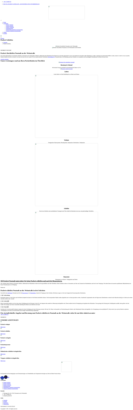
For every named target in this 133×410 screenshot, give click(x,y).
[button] (2, 38)
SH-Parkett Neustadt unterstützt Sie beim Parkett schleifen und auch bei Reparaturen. (31, 281)
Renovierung (25, 293)
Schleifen (66, 208)
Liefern (66, 71)
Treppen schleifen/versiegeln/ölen (13, 31)
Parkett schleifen (9, 26)
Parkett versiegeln (10, 27)
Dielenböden (33, 293)
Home (4, 22)
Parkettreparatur (9, 28)
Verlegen (66, 140)
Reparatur (66, 277)
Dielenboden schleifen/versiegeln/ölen (14, 29)
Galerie (5, 32)
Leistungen (5, 23)
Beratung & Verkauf (66, 65)
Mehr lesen (3, 327)
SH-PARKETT (51, 57)
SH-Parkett (9, 293)
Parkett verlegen (9, 24)
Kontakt (5, 33)
